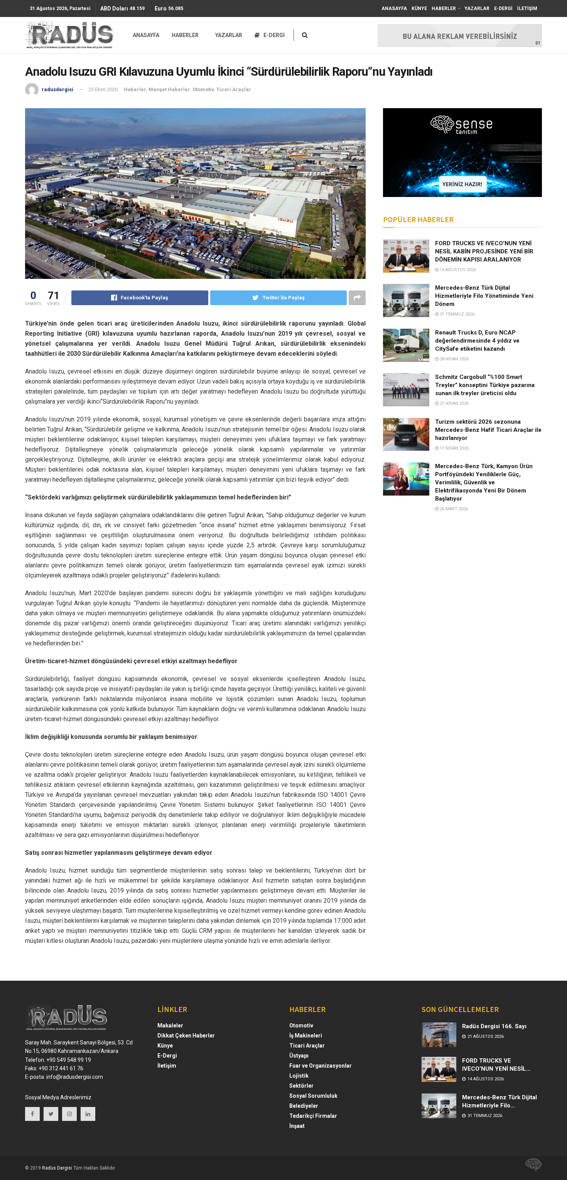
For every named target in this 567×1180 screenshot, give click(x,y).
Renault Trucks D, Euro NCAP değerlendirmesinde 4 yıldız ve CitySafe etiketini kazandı (477, 340)
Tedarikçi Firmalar (313, 1116)
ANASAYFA (394, 8)
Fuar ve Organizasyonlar (320, 1066)
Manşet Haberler (169, 89)
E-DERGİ (503, 8)
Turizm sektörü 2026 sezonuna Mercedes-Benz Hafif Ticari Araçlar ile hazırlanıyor (488, 429)
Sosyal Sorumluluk (313, 1096)
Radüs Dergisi (57, 1168)
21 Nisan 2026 (454, 403)
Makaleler (170, 1025)
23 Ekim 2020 (103, 89)
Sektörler (301, 1086)
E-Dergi (167, 1056)
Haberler (135, 89)
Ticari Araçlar (233, 89)
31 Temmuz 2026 (456, 314)
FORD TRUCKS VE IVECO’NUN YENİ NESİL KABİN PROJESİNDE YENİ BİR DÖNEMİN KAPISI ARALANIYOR (484, 251)
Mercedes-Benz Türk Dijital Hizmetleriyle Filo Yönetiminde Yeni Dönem (484, 295)
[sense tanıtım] (531, 1168)
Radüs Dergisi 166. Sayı (494, 1026)
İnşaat (297, 1126)
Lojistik (299, 1076)
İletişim (166, 1066)
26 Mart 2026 (453, 508)
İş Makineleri (305, 1035)
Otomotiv (203, 89)
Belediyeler (303, 1106)
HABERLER (444, 8)
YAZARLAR (476, 8)
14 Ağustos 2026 (457, 269)
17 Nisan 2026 (454, 448)
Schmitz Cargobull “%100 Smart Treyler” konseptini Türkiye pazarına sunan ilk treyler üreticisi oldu (485, 385)
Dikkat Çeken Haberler (186, 1035)
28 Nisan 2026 (454, 359)
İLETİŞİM (527, 8)
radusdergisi (57, 89)
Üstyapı (299, 1056)
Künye (165, 1045)
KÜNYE (419, 8)
